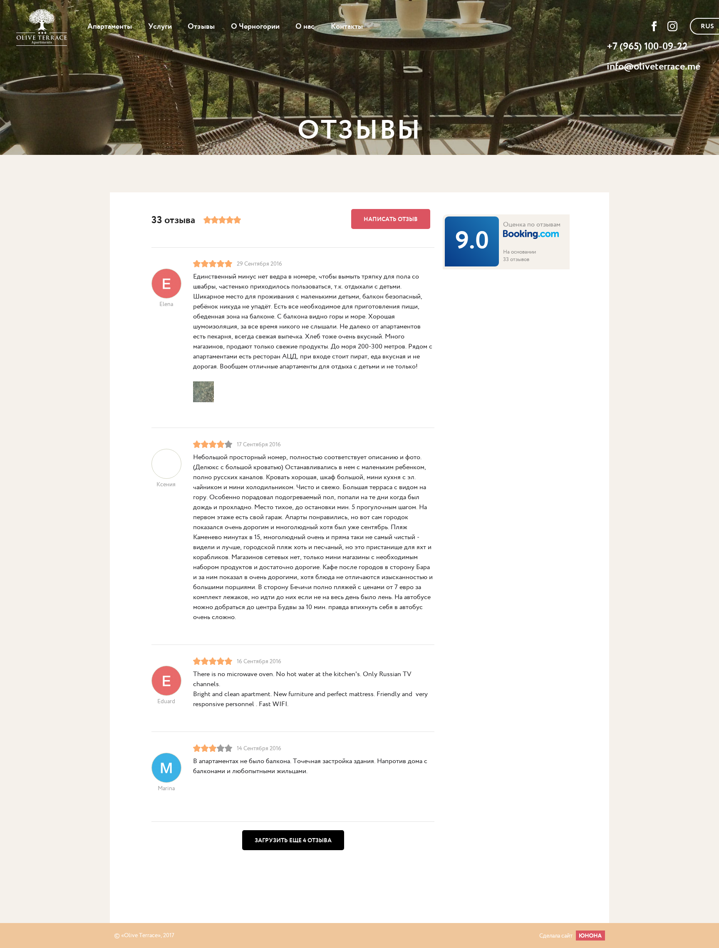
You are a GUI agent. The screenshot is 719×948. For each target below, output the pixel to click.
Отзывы (201, 26)
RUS (707, 26)
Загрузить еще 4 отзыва (293, 840)
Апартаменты (109, 26)
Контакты (347, 26)
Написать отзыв (391, 219)
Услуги (160, 26)
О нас (305, 26)
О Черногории (255, 26)
